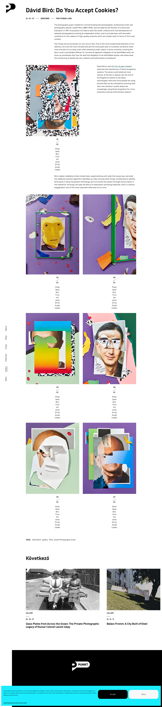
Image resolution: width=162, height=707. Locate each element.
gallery (45, 540)
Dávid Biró (36, 540)
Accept (113, 694)
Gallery (6, 369)
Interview (6, 358)
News (6, 379)
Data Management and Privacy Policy (15, 703)
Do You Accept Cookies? (122, 66)
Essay (6, 346)
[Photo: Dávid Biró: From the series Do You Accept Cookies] (52, 100)
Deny (144, 694)
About (6, 328)
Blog (6, 338)
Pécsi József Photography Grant (62, 540)
